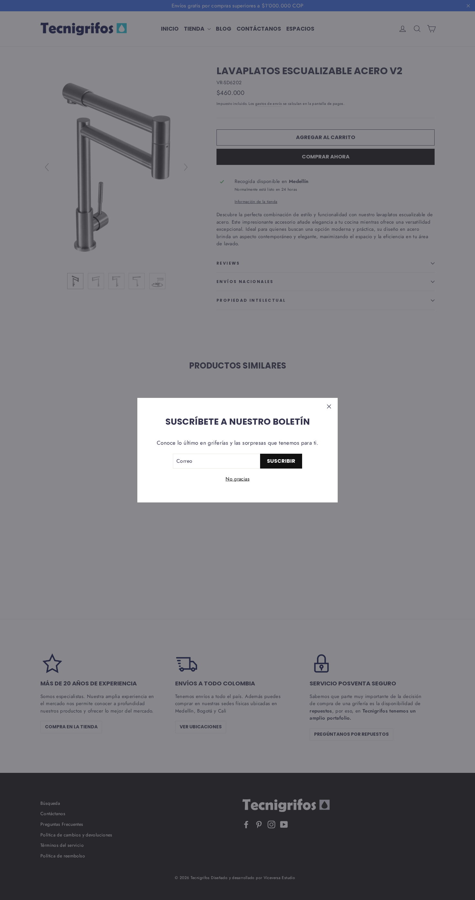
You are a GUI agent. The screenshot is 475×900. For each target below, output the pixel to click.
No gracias (237, 478)
